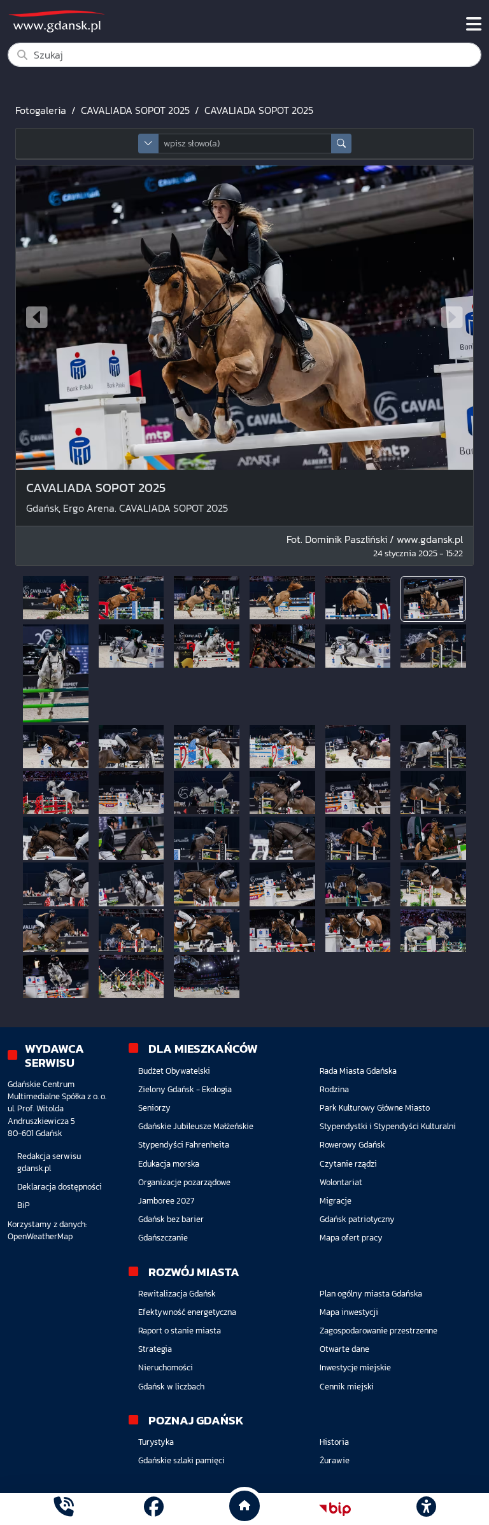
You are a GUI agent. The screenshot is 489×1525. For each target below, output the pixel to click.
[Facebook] (154, 1509)
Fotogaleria (40, 110)
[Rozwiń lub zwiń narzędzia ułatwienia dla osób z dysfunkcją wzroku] (426, 1509)
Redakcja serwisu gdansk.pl (49, 1162)
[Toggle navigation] (473, 24)
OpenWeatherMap (40, 1236)
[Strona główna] (63, 1509)
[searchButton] (341, 143)
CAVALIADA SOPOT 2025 (135, 110)
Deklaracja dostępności (59, 1187)
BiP (23, 1205)
